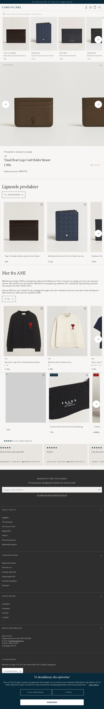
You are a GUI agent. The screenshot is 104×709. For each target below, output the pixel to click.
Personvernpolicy (9, 540)
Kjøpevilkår (6, 531)
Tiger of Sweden (10, 53)
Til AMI (7, 299)
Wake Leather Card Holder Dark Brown (15, 56)
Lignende (20, 186)
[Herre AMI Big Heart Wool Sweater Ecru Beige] (67, 331)
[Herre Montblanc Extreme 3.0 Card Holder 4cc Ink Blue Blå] (43, 34)
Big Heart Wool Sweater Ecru (60, 362)
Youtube (5, 613)
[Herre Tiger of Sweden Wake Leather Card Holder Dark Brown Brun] (16, 34)
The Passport (7, 522)
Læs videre (94, 685)
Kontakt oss (7, 567)
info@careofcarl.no (16, 641)
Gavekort (5, 585)
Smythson (63, 53)
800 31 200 (13, 643)
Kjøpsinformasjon (9, 563)
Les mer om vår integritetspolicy (52, 495)
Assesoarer (8, 65)
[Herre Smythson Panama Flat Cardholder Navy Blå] (71, 34)
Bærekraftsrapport (9, 544)
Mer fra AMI (13, 273)
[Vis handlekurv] (95, 7)
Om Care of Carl (8, 526)
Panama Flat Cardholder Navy (67, 56)
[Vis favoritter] (90, 7)
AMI (5, 156)
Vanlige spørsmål (9, 572)
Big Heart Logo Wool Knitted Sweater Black (22, 362)
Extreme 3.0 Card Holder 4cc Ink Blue (42, 56)
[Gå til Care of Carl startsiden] (11, 7)
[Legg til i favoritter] (41, 205)
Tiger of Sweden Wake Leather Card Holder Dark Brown (22, 256)
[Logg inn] (86, 7)
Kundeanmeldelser (9, 581)
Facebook (6, 608)
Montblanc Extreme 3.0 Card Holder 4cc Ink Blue (65, 256)
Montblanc (35, 53)
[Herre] (26, 398)
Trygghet (5, 517)
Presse (4, 535)
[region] (52, 455)
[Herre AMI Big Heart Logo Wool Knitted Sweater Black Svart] (24, 331)
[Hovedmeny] (99, 7)
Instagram (6, 604)
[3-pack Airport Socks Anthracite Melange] (69, 424)
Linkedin (5, 617)
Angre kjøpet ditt (8, 576)
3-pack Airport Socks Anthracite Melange (66, 427)
